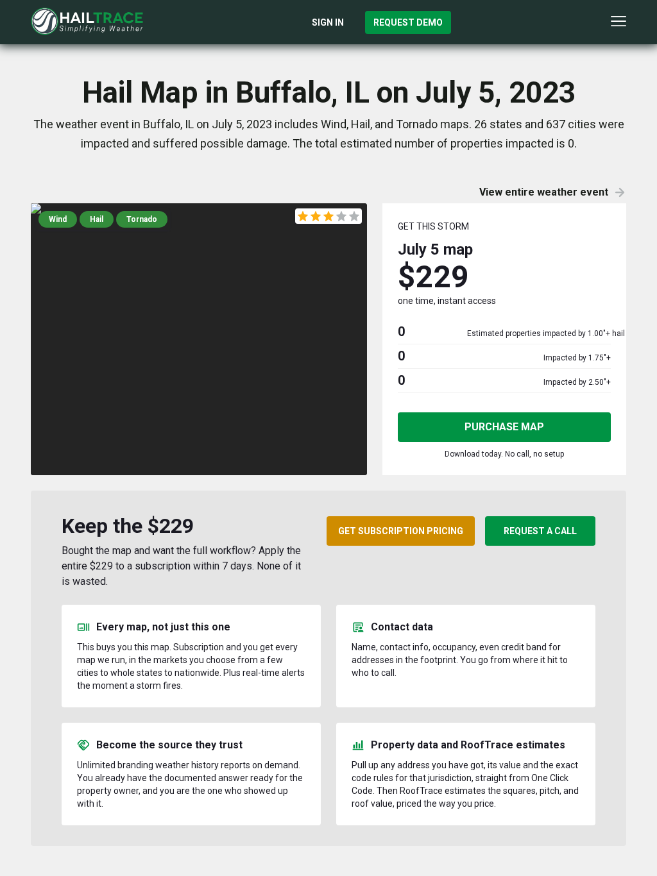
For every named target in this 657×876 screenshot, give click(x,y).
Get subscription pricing (400, 531)
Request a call (540, 531)
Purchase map (504, 427)
